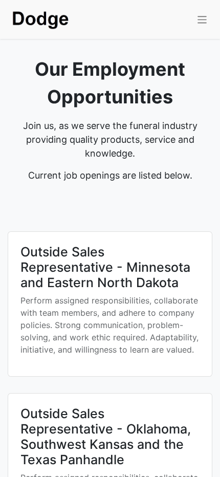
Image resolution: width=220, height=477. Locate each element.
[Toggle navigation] (202, 19)
